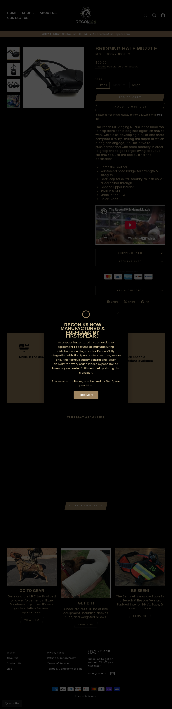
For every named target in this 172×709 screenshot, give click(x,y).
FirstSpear (65, 343)
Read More (86, 395)
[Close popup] (118, 314)
